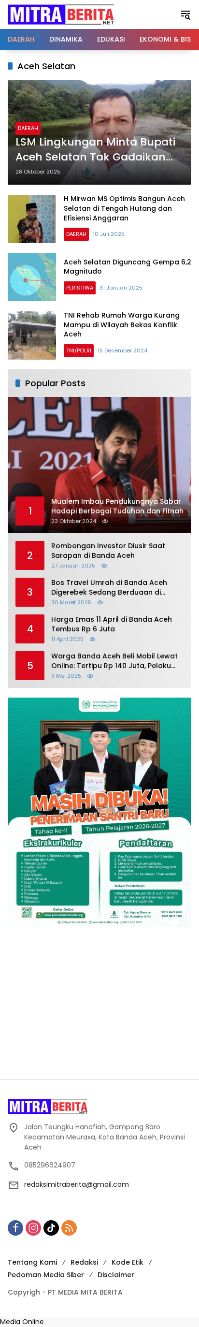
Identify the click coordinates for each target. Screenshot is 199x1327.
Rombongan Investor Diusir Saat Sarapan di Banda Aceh (108, 550)
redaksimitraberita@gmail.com (76, 1184)
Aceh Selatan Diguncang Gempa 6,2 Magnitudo (127, 267)
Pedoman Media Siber (46, 1275)
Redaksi (84, 1262)
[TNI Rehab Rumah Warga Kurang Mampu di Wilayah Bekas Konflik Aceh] (32, 335)
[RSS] (69, 1228)
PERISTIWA (79, 288)
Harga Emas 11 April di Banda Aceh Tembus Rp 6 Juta (111, 624)
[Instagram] (33, 1228)
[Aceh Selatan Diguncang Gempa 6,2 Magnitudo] (32, 277)
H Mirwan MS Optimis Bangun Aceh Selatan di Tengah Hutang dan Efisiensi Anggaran (124, 208)
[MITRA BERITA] (61, 14)
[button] (185, 14)
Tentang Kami (32, 1262)
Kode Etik (127, 1262)
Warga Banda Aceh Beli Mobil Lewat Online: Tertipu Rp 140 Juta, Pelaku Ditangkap (114, 661)
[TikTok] (51, 1228)
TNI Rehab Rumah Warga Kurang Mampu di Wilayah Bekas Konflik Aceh (122, 324)
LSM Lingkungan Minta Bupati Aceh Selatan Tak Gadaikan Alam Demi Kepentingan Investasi (95, 150)
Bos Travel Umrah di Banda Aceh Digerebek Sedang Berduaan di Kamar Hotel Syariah (109, 587)
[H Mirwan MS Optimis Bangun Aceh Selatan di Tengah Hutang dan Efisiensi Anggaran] (32, 219)
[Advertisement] (99, 1003)
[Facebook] (15, 1228)
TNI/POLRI (78, 350)
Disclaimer (116, 1275)
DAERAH (28, 128)
